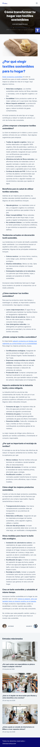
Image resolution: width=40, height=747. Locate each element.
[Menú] (37, 3)
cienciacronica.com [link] (9, 743)
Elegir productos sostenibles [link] (12, 77)
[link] (37, 30)
